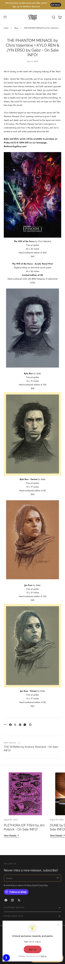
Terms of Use (31, 885)
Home (6, 28)
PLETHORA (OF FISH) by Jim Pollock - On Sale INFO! (24, 827)
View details (10, 835)
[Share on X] (15, 724)
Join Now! (55, 5)
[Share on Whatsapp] (24, 724)
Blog (16, 28)
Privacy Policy (43, 885)
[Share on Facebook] (10, 724)
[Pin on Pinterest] (20, 724)
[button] (5, 17)
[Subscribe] (57, 878)
